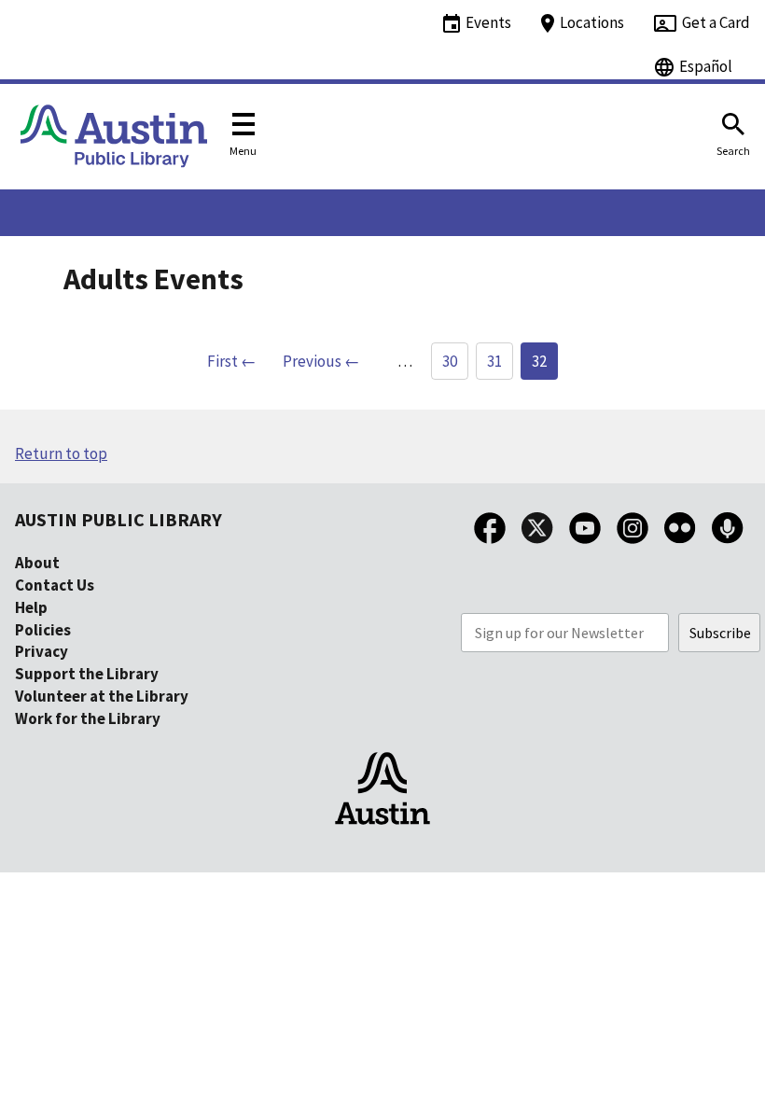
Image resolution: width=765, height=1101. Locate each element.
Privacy (41, 651)
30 (449, 361)
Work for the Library (87, 718)
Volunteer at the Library (101, 696)
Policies (43, 630)
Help (31, 607)
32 (539, 361)
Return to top (61, 453)
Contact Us (54, 585)
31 (494, 361)
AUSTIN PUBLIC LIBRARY (118, 519)
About (37, 562)
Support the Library (87, 673)
